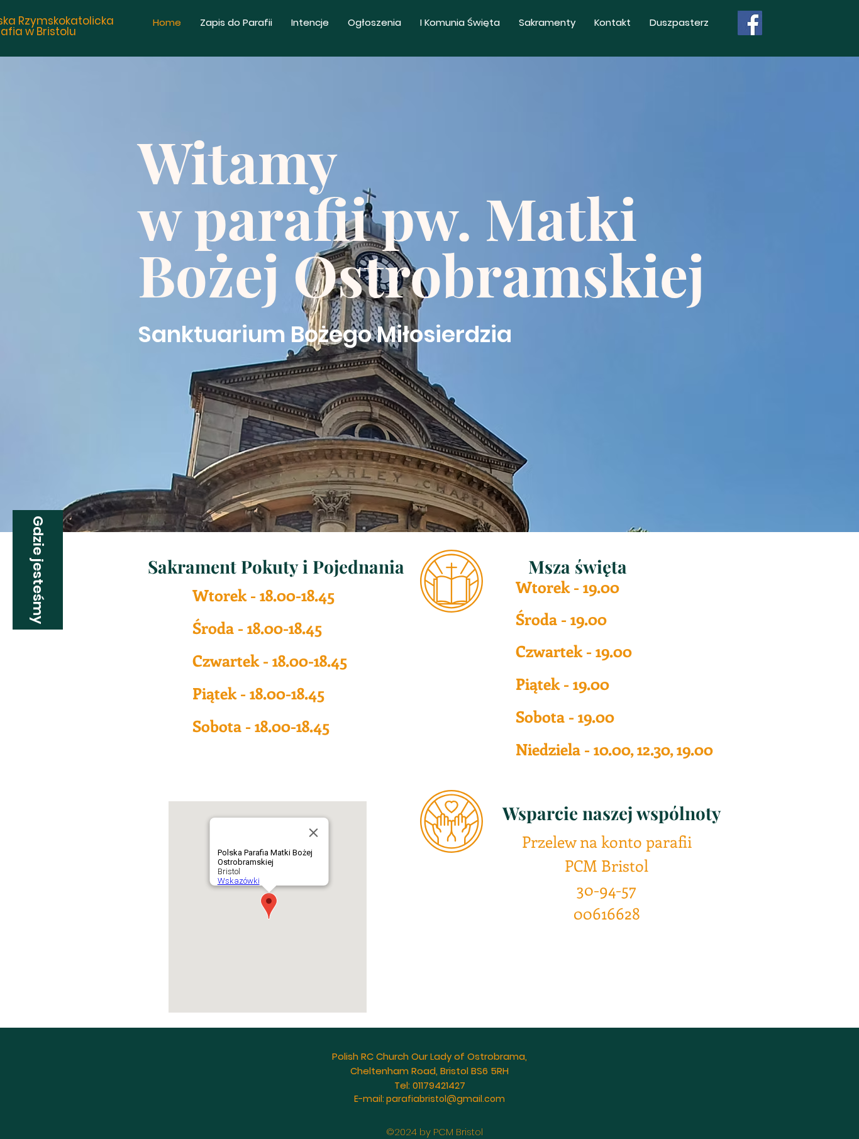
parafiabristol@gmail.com (445, 1098)
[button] (38, 570)
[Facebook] (750, 23)
